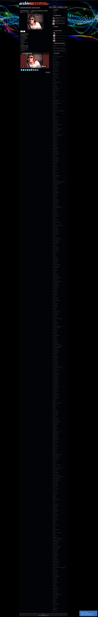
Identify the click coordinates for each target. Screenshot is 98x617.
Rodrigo (54, 517)
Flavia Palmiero (55, 211)
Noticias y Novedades (56, 464)
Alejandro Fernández (56, 62)
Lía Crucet (54, 332)
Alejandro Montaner (56, 65)
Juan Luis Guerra (55, 285)
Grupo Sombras (55, 231)
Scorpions (54, 535)
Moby (54, 443)
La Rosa (54, 315)
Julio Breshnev (55, 293)
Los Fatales (55, 360)
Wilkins (54, 600)
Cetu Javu (54, 136)
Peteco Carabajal (55, 489)
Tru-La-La (54, 583)
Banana (54, 98)
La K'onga (54, 308)
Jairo (54, 255)
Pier (53, 490)
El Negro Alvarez (55, 187)
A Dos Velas (55, 55)
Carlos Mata (55, 125)
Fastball (54, 204)
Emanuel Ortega (55, 192)
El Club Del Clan (55, 184)
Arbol (54, 92)
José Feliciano (55, 275)
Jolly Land (54, 269)
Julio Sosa (54, 294)
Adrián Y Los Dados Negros (57, 56)
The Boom (54, 573)
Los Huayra (55, 363)
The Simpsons (55, 574)
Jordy (54, 272)
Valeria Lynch (55, 586)
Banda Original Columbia (56, 103)
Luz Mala (54, 400)
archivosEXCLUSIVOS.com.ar (44, 615)
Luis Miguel (55, 398)
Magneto (54, 404)
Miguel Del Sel (55, 436)
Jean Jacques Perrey (56, 264)
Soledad (54, 556)
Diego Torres (55, 172)
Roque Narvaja (55, 519)
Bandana (54, 106)
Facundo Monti (55, 202)
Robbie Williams (55, 514)
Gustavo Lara (55, 234)
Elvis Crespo (55, 190)
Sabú (54, 528)
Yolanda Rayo (55, 605)
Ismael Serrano (55, 250)
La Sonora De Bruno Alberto (57, 318)
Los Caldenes (55, 342)
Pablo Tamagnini (55, 472)
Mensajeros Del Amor (56, 431)
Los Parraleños (55, 380)
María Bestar (55, 422)
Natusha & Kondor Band (56, 454)
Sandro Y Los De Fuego (56, 532)
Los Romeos (55, 385)
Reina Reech (55, 504)
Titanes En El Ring (56, 576)
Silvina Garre (55, 550)
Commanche (55, 154)
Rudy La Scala (55, 525)
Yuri (53, 606)
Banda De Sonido (55, 100)
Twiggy (54, 585)
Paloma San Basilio (56, 475)
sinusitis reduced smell (56, 45)
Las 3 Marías (55, 323)
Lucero (54, 392)
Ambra (54, 80)
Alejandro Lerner (55, 64)
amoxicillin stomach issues (57, 47)
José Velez (54, 279)
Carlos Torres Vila (55, 130)
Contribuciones (60, 7)
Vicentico (54, 591)
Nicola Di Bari (55, 457)
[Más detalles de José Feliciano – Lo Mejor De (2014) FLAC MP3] (35, 22)
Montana (54, 446)
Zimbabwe (54, 609)
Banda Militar (55, 101)
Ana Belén (54, 83)
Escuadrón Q (55, 196)
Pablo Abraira (55, 469)
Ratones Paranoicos (56, 499)
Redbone (54, 501)
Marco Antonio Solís (56, 421)
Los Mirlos (54, 368)
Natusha (54, 452)
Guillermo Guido (55, 232)
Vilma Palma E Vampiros (57, 594)
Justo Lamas (55, 299)
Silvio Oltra (54, 552)
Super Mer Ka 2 (55, 559)
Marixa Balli (55, 427)
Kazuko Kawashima (56, 300)
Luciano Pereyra (55, 394)
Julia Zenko (55, 291)
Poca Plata (54, 493)
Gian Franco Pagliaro (56, 222)
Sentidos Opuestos (56, 541)
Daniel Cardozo (55, 160)
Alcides (54, 59)
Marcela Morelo (55, 418)
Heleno (54, 235)
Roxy (54, 523)
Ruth (54, 526)
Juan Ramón (55, 288)
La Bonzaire (55, 305)
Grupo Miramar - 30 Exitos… (60, 38)
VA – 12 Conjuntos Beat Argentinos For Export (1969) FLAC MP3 (60, 21)
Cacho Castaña (55, 116)
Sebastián (54, 537)
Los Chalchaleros (55, 350)
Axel (54, 97)
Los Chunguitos (55, 351)
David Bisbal (55, 166)
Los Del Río (55, 354)
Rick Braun (54, 507)
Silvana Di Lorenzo (56, 547)
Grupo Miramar (55, 229)
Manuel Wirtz (55, 415)
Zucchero (54, 611)
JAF (53, 253)
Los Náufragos (55, 374)
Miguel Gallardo (55, 437)
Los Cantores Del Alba (56, 347)
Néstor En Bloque (55, 455)
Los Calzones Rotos (56, 344)
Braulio (54, 113)
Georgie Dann (55, 219)
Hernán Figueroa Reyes (56, 238)
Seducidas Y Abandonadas (57, 538)
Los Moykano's (55, 372)
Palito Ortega (55, 473)
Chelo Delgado (55, 140)
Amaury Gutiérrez (55, 77)
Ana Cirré (54, 85)
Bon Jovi (54, 112)
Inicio (50, 7)
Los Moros (54, 371)
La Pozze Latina (55, 314)
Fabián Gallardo (55, 199)
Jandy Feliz (55, 258)
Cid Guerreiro (55, 151)
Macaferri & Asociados (56, 403)
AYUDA (66, 7)
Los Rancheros (55, 383)
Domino (54, 174)
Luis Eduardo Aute (56, 397)
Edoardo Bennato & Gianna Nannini (58, 181)
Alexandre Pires (55, 70)
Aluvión (54, 73)
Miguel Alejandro (55, 433)
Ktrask (54, 302)
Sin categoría (55, 553)
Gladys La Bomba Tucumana (57, 225)
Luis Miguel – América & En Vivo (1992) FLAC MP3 (60, 51)
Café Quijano (55, 119)
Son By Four (55, 558)
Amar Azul (54, 76)
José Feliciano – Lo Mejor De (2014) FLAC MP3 (34, 10)
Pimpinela (54, 492)
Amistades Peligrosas (56, 82)
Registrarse (55, 11)
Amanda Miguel (55, 74)
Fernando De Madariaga (56, 207)
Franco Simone (55, 216)
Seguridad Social (55, 540)
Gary (54, 217)
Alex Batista (55, 68)
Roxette (54, 522)
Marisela (54, 425)
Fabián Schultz (55, 201)
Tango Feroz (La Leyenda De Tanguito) (59, 567)
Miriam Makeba (55, 442)
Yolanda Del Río (55, 603)
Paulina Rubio (55, 484)
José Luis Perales (55, 276)
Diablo (54, 171)
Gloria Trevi (55, 226)
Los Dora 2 (54, 359)
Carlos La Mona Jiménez (57, 124)
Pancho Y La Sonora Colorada (57, 476)
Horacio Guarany (55, 241)
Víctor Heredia (55, 592)
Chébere (54, 139)
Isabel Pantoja (55, 249)
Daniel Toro (55, 163)
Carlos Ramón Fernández (57, 128)
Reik (54, 502)
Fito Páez (54, 210)
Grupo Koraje (55, 228)
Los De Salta (55, 353)
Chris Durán (55, 149)
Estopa (54, 198)
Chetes (54, 142)
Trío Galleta (55, 580)
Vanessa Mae (55, 588)
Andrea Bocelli (55, 88)
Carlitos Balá (55, 121)
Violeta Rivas (55, 595)
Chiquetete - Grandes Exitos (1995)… (61, 35)
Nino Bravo (54, 460)
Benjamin (54, 109)
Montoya (54, 449)
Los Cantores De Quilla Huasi (57, 345)
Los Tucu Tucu (55, 389)
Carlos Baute (55, 122)
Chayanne (54, 137)
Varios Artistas (55, 589)
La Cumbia (54, 306)
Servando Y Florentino (56, 546)
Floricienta (54, 213)
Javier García (55, 261)
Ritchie (54, 513)
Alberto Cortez (55, 58)
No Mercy (54, 461)
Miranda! (54, 440)
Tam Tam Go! (55, 564)
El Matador (54, 186)
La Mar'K (54, 309)
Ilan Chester (55, 246)
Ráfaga (54, 496)
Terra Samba (55, 571)
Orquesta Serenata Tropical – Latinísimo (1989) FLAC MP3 (60, 23)
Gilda (54, 223)
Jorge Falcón (55, 273)
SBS (54, 534)
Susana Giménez (55, 562)
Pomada (54, 495)
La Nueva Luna (55, 312)
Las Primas (55, 324)
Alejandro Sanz (55, 67)
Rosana (54, 520)
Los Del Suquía (55, 356)
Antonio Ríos (55, 91)
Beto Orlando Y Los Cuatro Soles (58, 110)
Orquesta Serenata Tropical (57, 467)
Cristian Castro (55, 157)
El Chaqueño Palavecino (56, 183)
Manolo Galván (55, 410)
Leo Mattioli (55, 330)
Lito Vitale (54, 333)
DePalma (54, 168)
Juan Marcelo (55, 287)
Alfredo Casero (55, 71)
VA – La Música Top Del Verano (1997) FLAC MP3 (59, 48)
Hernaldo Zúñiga (55, 237)
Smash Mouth (55, 555)
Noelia (54, 463)
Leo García (54, 329)
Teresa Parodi (55, 570)
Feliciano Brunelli (55, 205)
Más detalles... (48, 72)
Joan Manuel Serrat (56, 266)
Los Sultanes (55, 388)
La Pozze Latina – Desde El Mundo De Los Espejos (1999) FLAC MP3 (60, 18)
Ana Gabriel (55, 86)
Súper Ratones (55, 561)
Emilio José (55, 193)
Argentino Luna (55, 94)
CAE (54, 118)
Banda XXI (54, 104)
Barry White (55, 107)
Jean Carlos (55, 263)
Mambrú (54, 409)
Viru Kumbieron (55, 597)
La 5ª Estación (55, 303)
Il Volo (54, 244)
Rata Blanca (55, 498)
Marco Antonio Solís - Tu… (60, 32)
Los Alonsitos (55, 341)
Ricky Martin (55, 511)
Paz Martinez (55, 486)
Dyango (54, 178)
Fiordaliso (54, 208)
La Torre (54, 320)
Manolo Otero (55, 412)
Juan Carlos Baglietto (56, 281)
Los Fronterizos (55, 362)
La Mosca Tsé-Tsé (56, 311)
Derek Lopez (55, 169)
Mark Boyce (55, 428)
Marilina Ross (55, 424)
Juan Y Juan (55, 290)
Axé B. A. (54, 95)
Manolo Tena (55, 413)
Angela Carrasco (55, 89)
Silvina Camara (55, 549)
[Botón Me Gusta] (21, 31)
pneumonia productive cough (57, 50)
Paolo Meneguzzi (55, 478)
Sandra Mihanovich (56, 529)
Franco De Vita (55, 214)
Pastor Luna (55, 481)
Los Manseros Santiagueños (57, 366)
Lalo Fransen (55, 321)
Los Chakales (55, 348)
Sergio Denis (55, 544)
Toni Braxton (55, 577)
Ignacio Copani (55, 243)
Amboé (54, 79)
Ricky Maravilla (55, 510)
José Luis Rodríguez (56, 278)
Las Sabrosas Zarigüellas (57, 326)
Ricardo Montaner (55, 505)
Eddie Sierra (55, 180)
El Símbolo (54, 189)
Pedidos (54, 7)
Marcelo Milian (55, 419)
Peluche (54, 487)
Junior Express (55, 297)
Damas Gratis (55, 159)
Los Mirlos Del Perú (56, 369)
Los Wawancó (55, 391)
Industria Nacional (55, 247)
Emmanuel (54, 195)
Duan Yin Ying (55, 177)
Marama (54, 416)
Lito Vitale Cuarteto (56, 335)
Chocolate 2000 (55, 148)
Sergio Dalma (55, 543)
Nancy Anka (55, 451)
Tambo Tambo (55, 565)
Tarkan (54, 568)
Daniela (54, 165)
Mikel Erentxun (55, 439)
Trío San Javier (55, 582)
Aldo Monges (55, 61)
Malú (54, 407)
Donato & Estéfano (56, 175)
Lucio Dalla (54, 395)
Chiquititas (54, 146)
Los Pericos (55, 382)
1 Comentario (35, 12)
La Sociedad (55, 317)
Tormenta (54, 579)
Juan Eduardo (55, 282)
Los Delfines (55, 357)
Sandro (54, 531)
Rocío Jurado (55, 516)
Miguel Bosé (55, 434)
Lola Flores (54, 336)
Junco (54, 296)
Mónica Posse (55, 445)
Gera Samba (55, 220)
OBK (54, 466)
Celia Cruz (54, 133)
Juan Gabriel (55, 284)
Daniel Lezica (55, 162)
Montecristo (55, 448)
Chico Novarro (55, 143)
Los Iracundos (55, 365)
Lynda (54, 401)
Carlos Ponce (55, 127)
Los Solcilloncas (55, 386)
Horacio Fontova (55, 240)
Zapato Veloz (55, 608)
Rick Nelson (55, 508)
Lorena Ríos (55, 338)
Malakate (54, 406)
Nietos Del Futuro (55, 458)
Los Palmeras (55, 377)
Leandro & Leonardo (56, 327)
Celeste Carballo (55, 131)
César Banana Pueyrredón (57, 134)
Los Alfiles (54, 339)
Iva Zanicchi (55, 252)
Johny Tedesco (55, 267)
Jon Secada (55, 270)
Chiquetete (54, 145)
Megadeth (54, 430)
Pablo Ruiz (54, 470)
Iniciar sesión (55, 13)
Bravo (54, 115)
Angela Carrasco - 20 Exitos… (60, 40)
